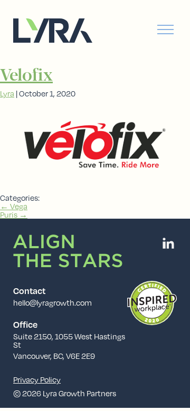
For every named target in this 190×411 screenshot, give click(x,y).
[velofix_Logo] (95, 189)
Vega (13, 206)
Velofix (26, 76)
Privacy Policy (37, 379)
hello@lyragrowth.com (52, 302)
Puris (13, 214)
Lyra (7, 93)
